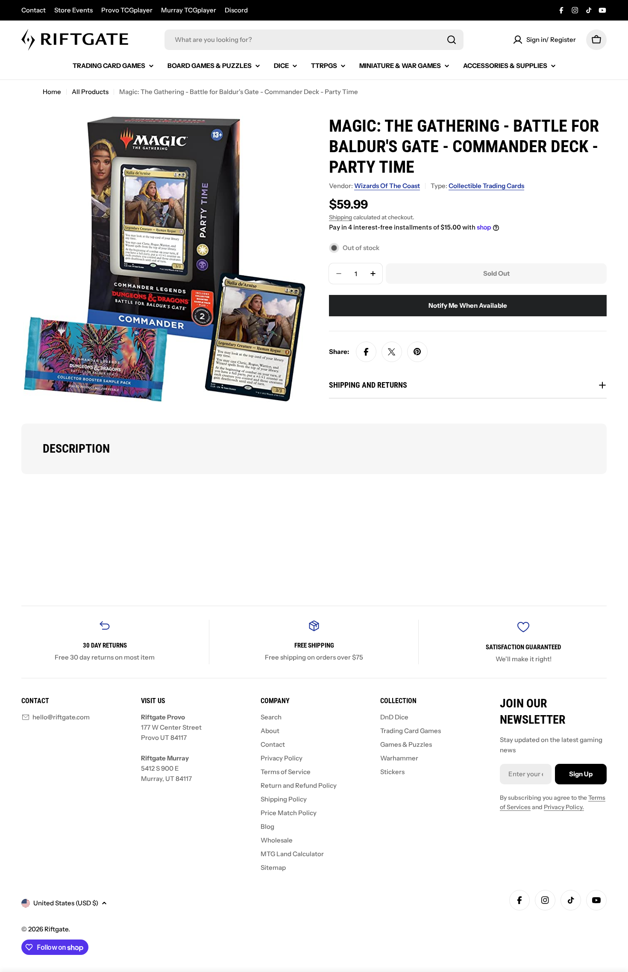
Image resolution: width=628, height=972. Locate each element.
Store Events (73, 10)
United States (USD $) (65, 903)
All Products (90, 92)
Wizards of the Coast (387, 186)
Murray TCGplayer (188, 10)
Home (52, 92)
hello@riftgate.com (61, 717)
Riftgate (56, 929)
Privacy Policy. (564, 807)
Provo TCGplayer (127, 10)
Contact (33, 10)
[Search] (451, 40)
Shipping (340, 217)
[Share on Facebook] (366, 352)
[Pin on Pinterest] (417, 352)
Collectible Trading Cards (486, 186)
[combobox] (314, 39)
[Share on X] (391, 352)
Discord (236, 10)
